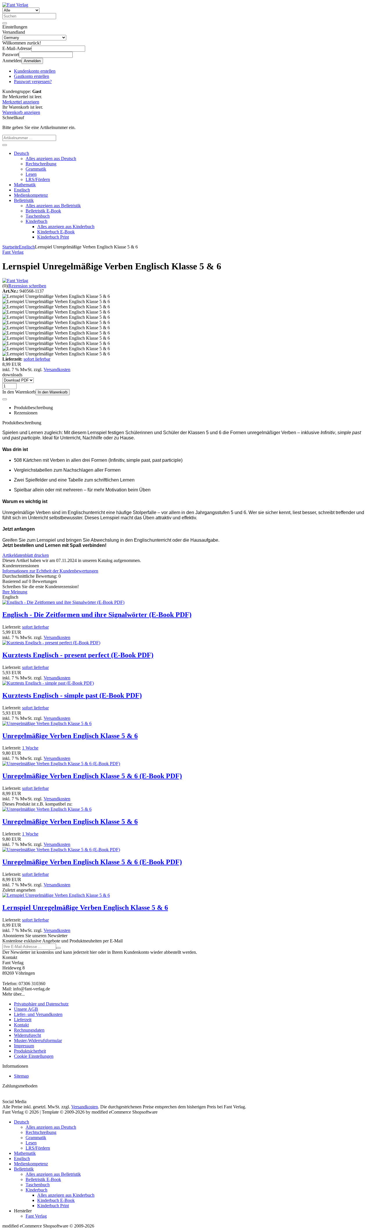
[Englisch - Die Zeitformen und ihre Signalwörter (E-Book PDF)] (63, 602)
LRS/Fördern (38, 179)
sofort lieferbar (37, 359)
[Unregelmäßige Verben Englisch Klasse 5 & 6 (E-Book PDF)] (61, 763)
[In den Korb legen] (4, 145)
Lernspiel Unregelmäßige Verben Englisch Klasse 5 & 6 (85, 907)
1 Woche (30, 747)
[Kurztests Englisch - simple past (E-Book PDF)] (48, 683)
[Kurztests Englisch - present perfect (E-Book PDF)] (51, 642)
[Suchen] (4, 23)
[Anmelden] (58, 948)
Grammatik (36, 169)
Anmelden (32, 61)
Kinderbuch (36, 221)
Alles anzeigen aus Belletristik (53, 205)
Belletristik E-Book (43, 210)
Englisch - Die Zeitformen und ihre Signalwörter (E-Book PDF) (97, 614)
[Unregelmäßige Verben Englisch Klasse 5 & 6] (47, 723)
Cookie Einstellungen (33, 1056)
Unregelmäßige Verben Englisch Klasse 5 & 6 (70, 736)
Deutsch (21, 153)
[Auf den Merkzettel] (4, 399)
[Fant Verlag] (15, 280)
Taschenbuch (38, 216)
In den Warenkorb (52, 392)
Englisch (22, 189)
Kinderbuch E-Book (56, 231)
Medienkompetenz (31, 195)
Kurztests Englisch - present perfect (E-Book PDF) (77, 655)
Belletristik (24, 200)
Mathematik (25, 184)
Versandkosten (57, 369)
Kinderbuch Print (53, 237)
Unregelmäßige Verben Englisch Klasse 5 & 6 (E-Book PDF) (92, 776)
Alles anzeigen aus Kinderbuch (65, 226)
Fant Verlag (36, 1216)
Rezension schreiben (27, 285)
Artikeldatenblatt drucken (25, 555)
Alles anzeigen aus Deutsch (51, 158)
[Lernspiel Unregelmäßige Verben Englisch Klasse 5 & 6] (56, 895)
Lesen (31, 174)
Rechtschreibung (41, 163)
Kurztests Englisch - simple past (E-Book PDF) (72, 695)
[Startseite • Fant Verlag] (15, 4)
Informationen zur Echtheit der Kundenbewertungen (50, 570)
